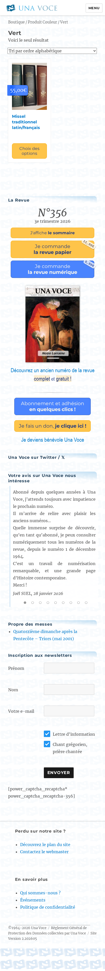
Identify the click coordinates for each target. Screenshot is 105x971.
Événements (32, 900)
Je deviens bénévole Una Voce (52, 439)
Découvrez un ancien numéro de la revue (53, 374)
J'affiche (52, 232)
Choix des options (29, 151)
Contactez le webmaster (44, 851)
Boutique (16, 22)
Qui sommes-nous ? (40, 892)
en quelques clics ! (52, 406)
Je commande (64, 248)
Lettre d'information (74, 734)
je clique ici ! (52, 426)
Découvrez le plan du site (45, 844)
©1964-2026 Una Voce (27, 928)
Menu (94, 8)
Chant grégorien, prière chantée (70, 748)
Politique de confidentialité (47, 907)
